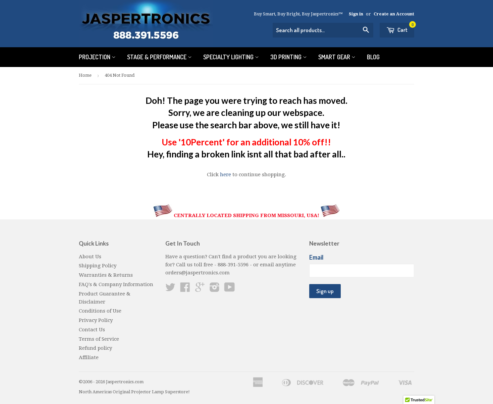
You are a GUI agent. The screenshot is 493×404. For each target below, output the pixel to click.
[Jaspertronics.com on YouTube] (229, 289)
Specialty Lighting (229, 57)
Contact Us (92, 330)
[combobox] (323, 30)
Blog (373, 57)
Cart (405, 28)
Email (316, 257)
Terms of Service (99, 339)
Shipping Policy (97, 266)
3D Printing (286, 57)
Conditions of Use (100, 311)
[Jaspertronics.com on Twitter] (170, 289)
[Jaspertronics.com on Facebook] (185, 289)
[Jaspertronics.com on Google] (200, 289)
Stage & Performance (157, 57)
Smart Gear (334, 57)
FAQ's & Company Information (116, 284)
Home (85, 75)
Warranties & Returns (106, 275)
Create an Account (394, 13)
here (225, 175)
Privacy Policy (96, 320)
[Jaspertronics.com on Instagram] (215, 289)
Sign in (356, 13)
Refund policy (95, 348)
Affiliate (89, 357)
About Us (90, 257)
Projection (95, 57)
